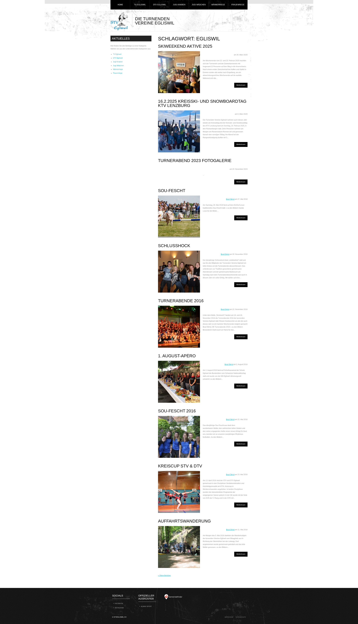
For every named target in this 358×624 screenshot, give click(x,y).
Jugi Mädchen (199, 5)
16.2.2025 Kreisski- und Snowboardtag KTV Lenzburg (202, 103)
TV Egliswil (140, 5)
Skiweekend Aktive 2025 (185, 46)
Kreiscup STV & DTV (180, 466)
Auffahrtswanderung (184, 521)
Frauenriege (237, 5)
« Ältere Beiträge (164, 575)
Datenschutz (241, 617)
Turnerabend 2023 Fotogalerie (194, 160)
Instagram (119, 608)
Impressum (229, 617)
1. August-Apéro (177, 356)
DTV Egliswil (159, 5)
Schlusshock (174, 245)
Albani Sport (146, 606)
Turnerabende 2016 (181, 300)
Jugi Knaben (179, 5)
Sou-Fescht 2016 (177, 411)
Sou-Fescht (171, 190)
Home (120, 5)
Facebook (119, 603)
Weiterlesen (240, 85)
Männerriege (218, 5)
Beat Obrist (230, 199)
